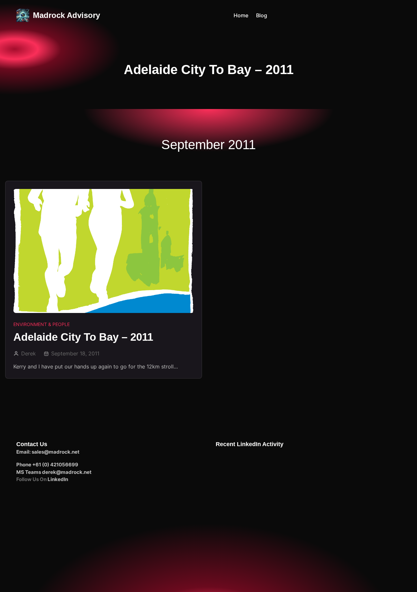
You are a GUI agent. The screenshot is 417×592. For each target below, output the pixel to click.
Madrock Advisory (66, 15)
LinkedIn (58, 479)
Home (241, 15)
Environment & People (41, 324)
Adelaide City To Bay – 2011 (83, 337)
